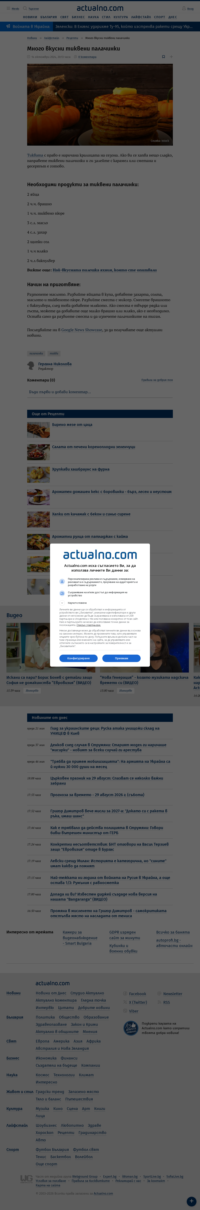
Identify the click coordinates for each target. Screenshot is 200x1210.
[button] (100, 603)
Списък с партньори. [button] (89, 625)
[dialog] (100, 605)
